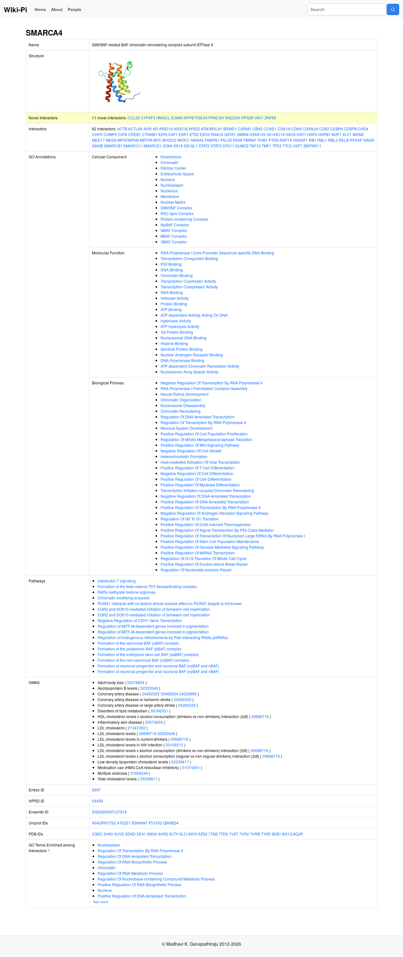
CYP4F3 (148, 117)
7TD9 (223, 833)
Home (40, 9)
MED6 (111, 140)
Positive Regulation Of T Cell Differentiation (198, 467)
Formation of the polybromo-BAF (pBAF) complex (139, 648)
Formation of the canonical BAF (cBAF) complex (138, 643)
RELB (344, 140)
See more (100, 901)
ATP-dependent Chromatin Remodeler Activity (200, 366)
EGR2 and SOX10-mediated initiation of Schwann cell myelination (154, 609)
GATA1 (230, 134)
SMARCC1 (132, 145)
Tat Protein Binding (177, 332)
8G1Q (287, 833)
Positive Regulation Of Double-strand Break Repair (204, 564)
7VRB (255, 833)
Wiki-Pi (15, 9)
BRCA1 (215, 128)
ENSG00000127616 (109, 811)
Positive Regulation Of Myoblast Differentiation (200, 484)
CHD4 (363, 128)
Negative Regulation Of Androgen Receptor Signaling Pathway (214, 513)
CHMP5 (110, 134)
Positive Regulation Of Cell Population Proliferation (204, 433)
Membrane (170, 196)
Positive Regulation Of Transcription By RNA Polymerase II (210, 507)
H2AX (254, 134)
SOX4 (168, 145)
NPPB (189, 117)
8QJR (298, 833)
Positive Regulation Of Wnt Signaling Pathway (200, 445)
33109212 (174, 744)
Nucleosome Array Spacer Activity (190, 371)
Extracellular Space (177, 173)
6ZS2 (202, 833)
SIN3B (97, 145)
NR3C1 (183, 140)
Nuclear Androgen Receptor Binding (192, 354)
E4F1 (173, 134)
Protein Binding (174, 303)
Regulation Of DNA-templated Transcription (198, 416)
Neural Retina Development (184, 394)
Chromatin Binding (177, 275)
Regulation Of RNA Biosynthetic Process (132, 861)
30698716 (260, 716)
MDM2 (358, 134)
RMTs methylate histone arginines (127, 592)
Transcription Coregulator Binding (189, 258)
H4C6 (291, 134)
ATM (204, 128)
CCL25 (134, 117)
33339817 (180, 761)
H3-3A (265, 134)
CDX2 (324, 128)
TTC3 (287, 145)
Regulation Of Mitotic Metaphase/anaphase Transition (206, 439)
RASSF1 (300, 140)
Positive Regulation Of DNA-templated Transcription (205, 501)
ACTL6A (135, 128)
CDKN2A (310, 128)
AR (155, 128)
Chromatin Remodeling (181, 411)
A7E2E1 (124, 822)
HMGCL (163, 117)
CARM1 (245, 128)
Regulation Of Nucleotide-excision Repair (196, 569)
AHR (148, 128)
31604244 (139, 773)
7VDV (244, 833)
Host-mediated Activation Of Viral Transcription (200, 462)
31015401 (191, 767)
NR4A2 (197, 140)
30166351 (159, 710)
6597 (96, 789)
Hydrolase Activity (176, 320)
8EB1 (276, 833)
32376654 (136, 682)
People (74, 9)
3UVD (119, 833)
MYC (157, 140)
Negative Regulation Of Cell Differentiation (197, 473)
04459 (97, 800)
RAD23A (232, 117)
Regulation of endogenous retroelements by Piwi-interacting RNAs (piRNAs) (163, 637)
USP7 (297, 145)
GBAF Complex (174, 241)
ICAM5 (177, 117)
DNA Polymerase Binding (182, 360)
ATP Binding (171, 309)
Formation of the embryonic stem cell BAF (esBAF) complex (148, 654)
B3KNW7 (140, 822)
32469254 (169, 693)
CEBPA (336, 128)
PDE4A (201, 117)
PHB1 (263, 140)
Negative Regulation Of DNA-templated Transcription (206, 496)
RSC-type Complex (177, 213)
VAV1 (259, 117)
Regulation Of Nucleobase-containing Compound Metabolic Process (156, 878)
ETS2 (194, 134)
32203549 (149, 688)
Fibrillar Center (173, 168)
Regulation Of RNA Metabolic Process (130, 873)
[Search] (393, 9)
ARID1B (181, 128)
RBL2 (333, 140)
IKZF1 (337, 134)
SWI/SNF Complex (176, 207)
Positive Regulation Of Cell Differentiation (196, 479)
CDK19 (284, 128)
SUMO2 (242, 145)
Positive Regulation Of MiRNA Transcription (198, 552)
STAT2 (204, 145)
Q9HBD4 (171, 822)
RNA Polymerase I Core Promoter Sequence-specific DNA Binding (217, 252)
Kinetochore (171, 156)
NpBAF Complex (175, 224)
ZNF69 (270, 117)
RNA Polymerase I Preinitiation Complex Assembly (204, 388)
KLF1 (347, 134)
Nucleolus (169, 190)
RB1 (312, 140)
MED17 (98, 140)
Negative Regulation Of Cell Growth (191, 450)
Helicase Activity (175, 298)
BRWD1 (230, 128)
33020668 (188, 693)
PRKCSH (216, 117)
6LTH (174, 833)
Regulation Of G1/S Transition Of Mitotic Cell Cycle (204, 558)
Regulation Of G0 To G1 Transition (190, 518)
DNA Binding (172, 269)
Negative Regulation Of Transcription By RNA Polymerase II (211, 382)
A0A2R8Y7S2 (104, 822)
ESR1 (184, 134)
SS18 (178, 145)
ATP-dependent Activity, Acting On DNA (194, 315)
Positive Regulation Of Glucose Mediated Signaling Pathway (212, 547)
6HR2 (163, 833)
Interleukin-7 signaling (117, 580)
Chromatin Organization (181, 399)
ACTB (122, 128)
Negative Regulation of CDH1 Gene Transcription (140, 620)
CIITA (122, 134)
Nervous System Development (187, 428)
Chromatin (170, 162)
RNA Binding (172, 292)
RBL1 (322, 140)
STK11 (228, 145)
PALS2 (226, 140)
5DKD (130, 833)
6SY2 (192, 833)
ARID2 (194, 128)
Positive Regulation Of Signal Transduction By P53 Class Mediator (217, 530)
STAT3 (216, 145)
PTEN (274, 140)
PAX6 (237, 140)
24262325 (151, 693)
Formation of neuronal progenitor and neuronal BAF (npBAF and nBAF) (158, 665)
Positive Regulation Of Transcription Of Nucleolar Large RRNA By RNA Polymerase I (233, 535)
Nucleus (168, 179)
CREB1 (134, 134)
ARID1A (166, 128)
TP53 (276, 145)
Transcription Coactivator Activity (188, 281)
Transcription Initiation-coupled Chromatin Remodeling (207, 490)
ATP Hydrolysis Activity (180, 326)
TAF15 (255, 145)
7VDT (233, 833)
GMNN (242, 134)
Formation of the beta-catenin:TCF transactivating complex (147, 586)
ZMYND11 (312, 145)
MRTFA (146, 140)
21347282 (136, 727)
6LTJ (183, 833)
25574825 (154, 722)
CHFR (97, 134)
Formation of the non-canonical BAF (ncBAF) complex (143, 660)
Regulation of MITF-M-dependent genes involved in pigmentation (153, 626)
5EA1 (141, 833)
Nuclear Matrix (173, 202)
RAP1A (286, 140)
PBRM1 (250, 140)
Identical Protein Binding (181, 349)
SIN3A (368, 140)
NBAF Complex (174, 230)
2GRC (97, 833)
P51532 (155, 822)
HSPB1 (324, 134)
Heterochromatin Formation (184, 456)
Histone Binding (174, 343)
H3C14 (278, 134)
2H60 (108, 833)
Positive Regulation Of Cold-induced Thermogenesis (206, 524)
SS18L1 (191, 145)
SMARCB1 (113, 145)
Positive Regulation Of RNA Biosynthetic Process (139, 884)
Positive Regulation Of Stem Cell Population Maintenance (210, 541)
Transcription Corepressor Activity (189, 286)
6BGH (152, 833)
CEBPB (350, 128)
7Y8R (266, 833)
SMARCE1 (152, 145)
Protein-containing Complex (184, 219)
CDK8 (296, 128)
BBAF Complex (174, 236)
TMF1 (266, 145)
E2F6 (162, 134)
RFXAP (356, 140)
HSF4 (312, 134)
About (57, 9)
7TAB (213, 833)
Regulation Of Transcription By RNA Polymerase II (203, 422)
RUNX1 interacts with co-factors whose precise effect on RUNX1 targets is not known (170, 603)
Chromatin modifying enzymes (124, 597)
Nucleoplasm (172, 185)
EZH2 (205, 134)
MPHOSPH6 (128, 140)
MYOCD (169, 140)
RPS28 (247, 117)
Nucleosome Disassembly (183, 405)
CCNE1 (270, 128)
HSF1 (301, 134)
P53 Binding (171, 264)
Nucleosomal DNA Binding (184, 337)
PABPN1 (212, 140)
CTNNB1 (149, 134)
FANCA (217, 134)
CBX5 (258, 128)
